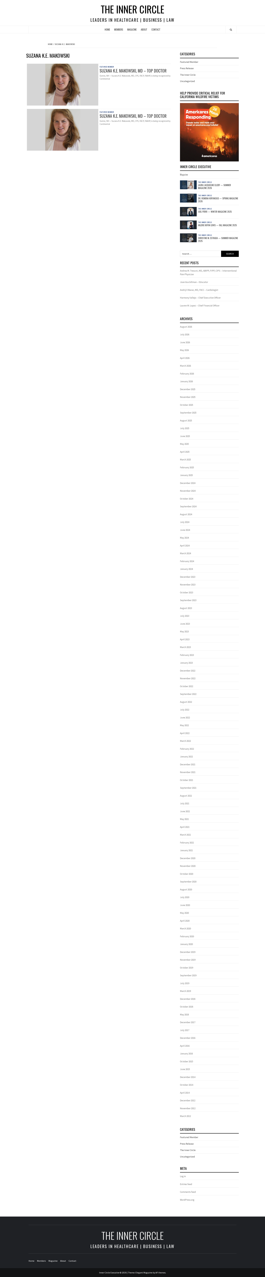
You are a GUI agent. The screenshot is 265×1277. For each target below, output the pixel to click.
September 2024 (188, 506)
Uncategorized (187, 81)
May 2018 (184, 1014)
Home (107, 29)
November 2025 (187, 397)
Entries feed (186, 1184)
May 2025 (184, 443)
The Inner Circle (132, 9)
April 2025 (185, 451)
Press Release (187, 68)
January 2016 (186, 1053)
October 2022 (186, 686)
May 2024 (184, 537)
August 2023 (186, 608)
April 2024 (185, 545)
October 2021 (186, 780)
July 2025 (184, 428)
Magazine (132, 29)
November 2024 (187, 490)
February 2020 (187, 936)
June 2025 (185, 436)
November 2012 (187, 1108)
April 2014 (185, 1092)
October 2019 (186, 967)
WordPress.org (187, 1199)
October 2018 (186, 1006)
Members (118, 29)
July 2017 (184, 1030)
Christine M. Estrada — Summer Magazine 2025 (218, 239)
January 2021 (186, 850)
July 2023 (184, 615)
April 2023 (185, 639)
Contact (155, 29)
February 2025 (187, 467)
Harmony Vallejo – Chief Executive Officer (200, 297)
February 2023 (187, 655)
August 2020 (186, 889)
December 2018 (187, 998)
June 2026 (185, 342)
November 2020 (187, 866)
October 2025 (186, 404)
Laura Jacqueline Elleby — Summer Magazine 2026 (214, 186)
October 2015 (186, 1061)
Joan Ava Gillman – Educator (194, 282)
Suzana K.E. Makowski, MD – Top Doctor (133, 71)
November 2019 (187, 959)
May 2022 (184, 725)
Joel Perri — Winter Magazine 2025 (215, 211)
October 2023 (186, 592)
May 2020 (184, 912)
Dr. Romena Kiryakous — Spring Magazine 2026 (218, 200)
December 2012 (187, 1100)
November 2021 (187, 772)
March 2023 (185, 647)
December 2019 (187, 952)
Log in (183, 1176)
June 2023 (185, 623)
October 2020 (186, 873)
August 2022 (186, 701)
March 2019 (185, 991)
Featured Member (107, 67)
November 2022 (187, 678)
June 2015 (185, 1069)
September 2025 (188, 412)
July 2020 (184, 897)
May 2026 (184, 350)
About (144, 29)
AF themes (161, 1272)
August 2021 (186, 795)
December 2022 (187, 670)
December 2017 (187, 1022)
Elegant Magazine (144, 1272)
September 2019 (188, 975)
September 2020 (188, 881)
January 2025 (186, 475)
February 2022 (187, 748)
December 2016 (187, 1037)
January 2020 (186, 944)
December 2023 (187, 576)
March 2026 (185, 365)
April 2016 (185, 1045)
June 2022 (185, 717)
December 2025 (187, 389)
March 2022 (185, 740)
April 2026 (185, 358)
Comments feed (188, 1191)
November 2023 (187, 584)
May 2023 (184, 631)
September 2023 (188, 600)
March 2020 (185, 928)
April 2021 (185, 827)
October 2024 (186, 498)
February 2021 (187, 842)
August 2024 (186, 514)
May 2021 (184, 819)
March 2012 (185, 1116)
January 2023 (186, 662)
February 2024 (187, 561)
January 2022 (186, 756)
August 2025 (186, 420)
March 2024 (185, 553)
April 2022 (185, 733)
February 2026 (187, 373)
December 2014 (187, 1077)
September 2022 (188, 694)
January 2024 (186, 569)
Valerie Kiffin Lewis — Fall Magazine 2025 (217, 225)
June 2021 (185, 811)
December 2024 (187, 483)
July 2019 (184, 983)
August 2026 (186, 326)
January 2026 (186, 381)
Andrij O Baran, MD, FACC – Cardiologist (199, 289)
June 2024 (185, 529)
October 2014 (186, 1084)
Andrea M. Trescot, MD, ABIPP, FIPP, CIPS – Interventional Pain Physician (208, 272)
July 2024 (184, 522)
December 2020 (187, 858)
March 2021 (185, 834)
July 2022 (184, 709)
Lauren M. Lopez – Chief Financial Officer (199, 305)
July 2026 (184, 334)
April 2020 (185, 920)
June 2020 (185, 905)
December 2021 (187, 764)
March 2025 (185, 459)
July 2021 (184, 803)
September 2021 (188, 787)
